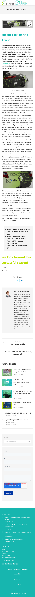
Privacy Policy (17, 574)
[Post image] (7, 372)
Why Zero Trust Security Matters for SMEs (18, 413)
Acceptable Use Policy (17, 585)
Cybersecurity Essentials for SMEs (22, 404)
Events (5, 24)
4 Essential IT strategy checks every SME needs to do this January (22, 393)
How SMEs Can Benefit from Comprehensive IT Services (22, 370)
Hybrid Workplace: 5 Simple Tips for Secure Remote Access (18, 421)
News (5, 22)
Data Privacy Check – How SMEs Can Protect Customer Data (22, 382)
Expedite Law (7, 27)
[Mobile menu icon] (32, 3)
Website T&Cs (17, 579)
